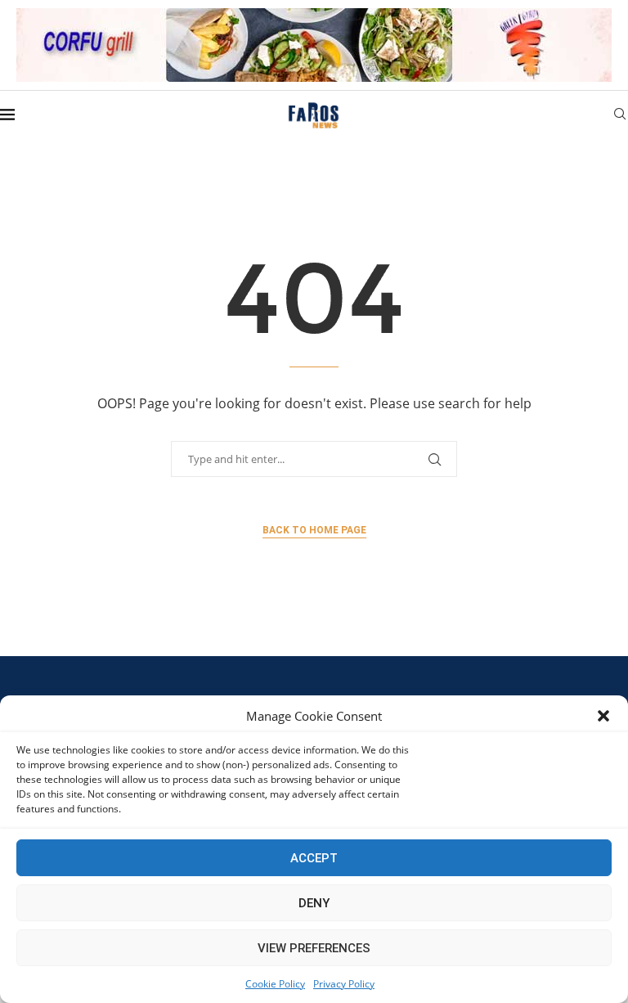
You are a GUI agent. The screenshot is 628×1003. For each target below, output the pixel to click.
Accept (314, 858)
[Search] (620, 116)
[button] (603, 716)
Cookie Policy (275, 984)
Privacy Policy (344, 984)
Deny (314, 903)
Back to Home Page (314, 530)
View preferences (314, 948)
